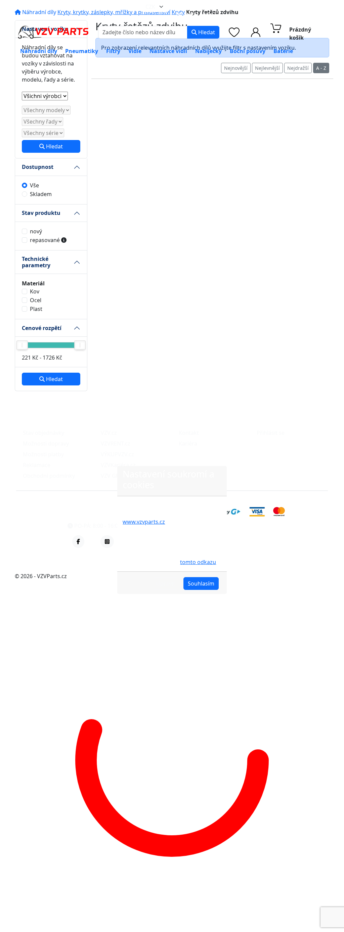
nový (36, 231)
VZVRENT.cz (115, 443)
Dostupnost (37, 167)
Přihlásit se (271, 432)
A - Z (321, 68)
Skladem (41, 194)
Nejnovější (236, 68)
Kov (34, 291)
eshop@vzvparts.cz (206, 6)
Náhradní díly (38, 51)
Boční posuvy (247, 51)
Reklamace (36, 465)
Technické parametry (36, 262)
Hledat (206, 32)
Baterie (283, 51)
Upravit (165, 583)
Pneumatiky (81, 51)
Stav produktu (41, 213)
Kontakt (189, 432)
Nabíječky (208, 51)
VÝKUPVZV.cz (117, 454)
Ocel (35, 300)
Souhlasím (201, 583)
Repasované (45, 240)
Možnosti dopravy (46, 443)
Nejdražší (298, 68)
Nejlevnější (267, 68)
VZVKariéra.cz (118, 465)
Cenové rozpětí (41, 328)
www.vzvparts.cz (144, 521)
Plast (36, 309)
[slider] (22, 345)
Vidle (134, 51)
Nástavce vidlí (168, 51)
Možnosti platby (43, 454)
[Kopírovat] (236, 6)
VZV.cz (109, 432)
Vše (34, 185)
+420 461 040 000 (278, 6)
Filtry (113, 51)
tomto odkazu (198, 562)
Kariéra (188, 443)
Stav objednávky (43, 432)
